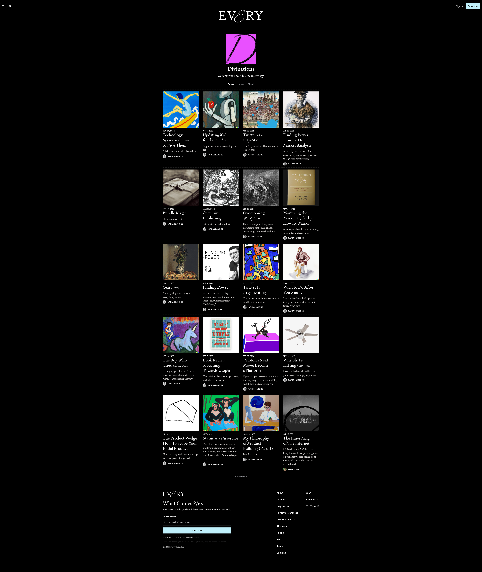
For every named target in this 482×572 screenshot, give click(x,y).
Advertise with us (286, 519)
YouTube (311, 506)
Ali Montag (293, 469)
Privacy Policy (203, 542)
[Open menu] (3, 6)
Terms (280, 546)
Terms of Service (217, 542)
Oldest (251, 84)
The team (282, 526)
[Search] (10, 6)
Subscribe (473, 6)
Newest (241, 84)
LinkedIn (310, 499)
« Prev (238, 476)
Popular (231, 84)
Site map (281, 552)
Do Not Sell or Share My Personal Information (181, 537)
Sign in (459, 6)
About (280, 492)
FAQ (279, 539)
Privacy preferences (287, 512)
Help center (283, 506)
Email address (169, 516)
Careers (281, 499)
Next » (244, 476)
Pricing (280, 532)
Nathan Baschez (175, 156)
